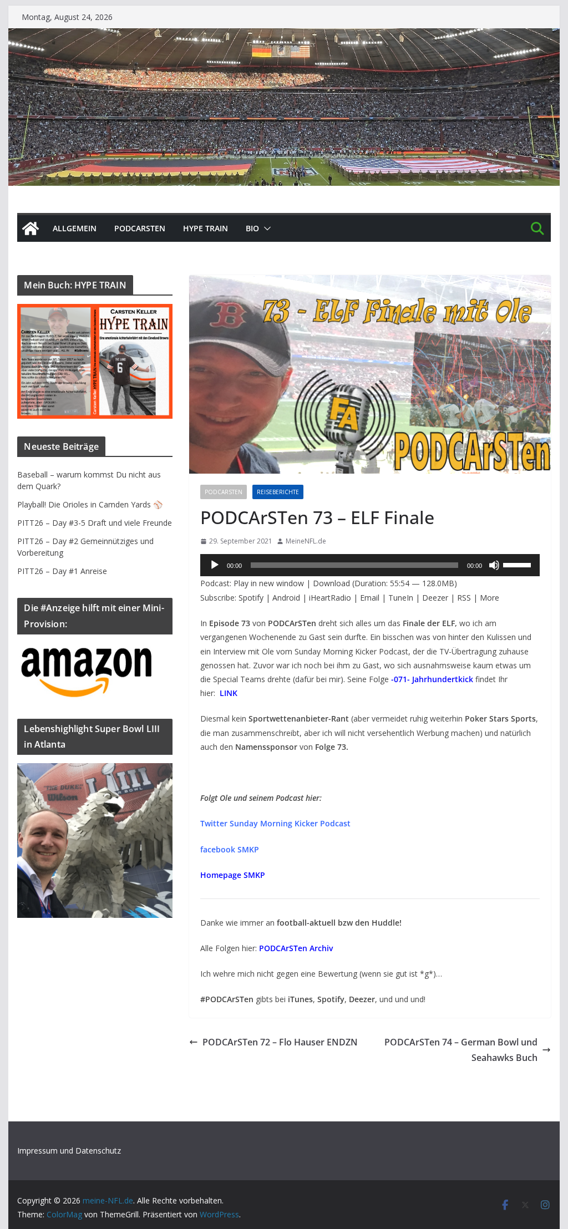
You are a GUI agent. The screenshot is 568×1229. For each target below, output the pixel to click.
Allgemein (75, 228)
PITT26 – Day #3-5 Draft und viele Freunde (94, 522)
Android (286, 597)
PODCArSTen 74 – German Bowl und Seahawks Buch (460, 1050)
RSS (464, 597)
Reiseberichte (278, 492)
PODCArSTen (139, 228)
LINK (228, 693)
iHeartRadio (330, 597)
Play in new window (269, 583)
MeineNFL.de (306, 541)
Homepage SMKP (232, 875)
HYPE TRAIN (205, 228)
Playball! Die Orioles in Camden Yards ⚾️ (90, 504)
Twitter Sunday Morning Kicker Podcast (275, 823)
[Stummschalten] (494, 565)
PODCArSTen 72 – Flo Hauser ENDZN (280, 1042)
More (489, 597)
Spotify (251, 597)
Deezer (435, 597)
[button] (265, 228)
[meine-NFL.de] (30, 228)
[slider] (518, 564)
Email (369, 597)
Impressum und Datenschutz (69, 1150)
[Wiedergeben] (214, 565)
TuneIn (400, 597)
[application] (370, 565)
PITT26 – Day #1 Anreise (62, 571)
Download (331, 583)
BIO (252, 228)
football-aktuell (306, 922)
